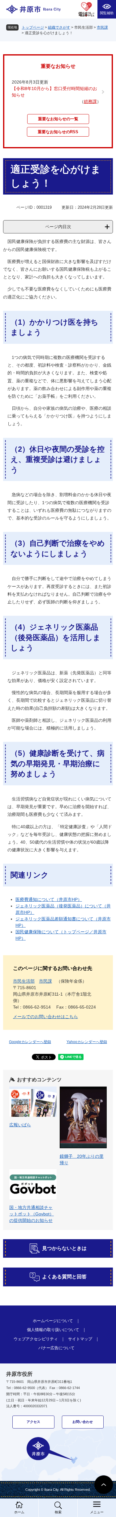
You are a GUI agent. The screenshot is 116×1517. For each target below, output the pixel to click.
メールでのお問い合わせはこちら (45, 1016)
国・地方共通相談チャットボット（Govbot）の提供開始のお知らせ (31, 1214)
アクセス (33, 1422)
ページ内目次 (58, 226)
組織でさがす (59, 27)
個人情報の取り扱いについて (53, 1329)
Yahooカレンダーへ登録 (87, 1042)
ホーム (19, 1512)
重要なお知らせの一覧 (58, 119)
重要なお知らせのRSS (58, 132)
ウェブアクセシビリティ (36, 1339)
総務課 (90, 101)
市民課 (102, 27)
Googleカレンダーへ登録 (30, 1042)
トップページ (33, 27)
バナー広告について (56, 1348)
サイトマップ (80, 1339)
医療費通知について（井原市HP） (48, 899)
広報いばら (20, 1124)
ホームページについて (53, 1320)
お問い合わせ (82, 1422)
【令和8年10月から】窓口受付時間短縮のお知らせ (54, 91)
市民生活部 (24, 981)
